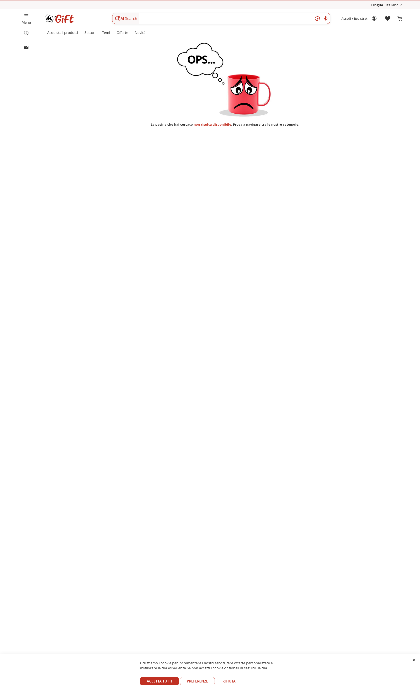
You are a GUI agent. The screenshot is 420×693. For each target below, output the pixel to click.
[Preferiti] (388, 18)
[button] (394, 5)
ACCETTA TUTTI (159, 681)
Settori (90, 32)
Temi (106, 32)
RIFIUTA (229, 681)
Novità (140, 32)
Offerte (122, 32)
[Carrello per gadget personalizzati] (400, 18)
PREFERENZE (197, 681)
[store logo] (59, 18)
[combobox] (221, 18)
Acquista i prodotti (62, 32)
